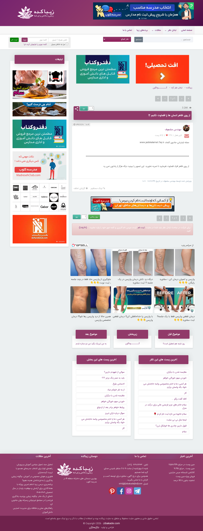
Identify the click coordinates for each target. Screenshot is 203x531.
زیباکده (189, 87)
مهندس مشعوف (173, 129)
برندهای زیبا (142, 30)
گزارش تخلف (79, 188)
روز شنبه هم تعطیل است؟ (174, 343)
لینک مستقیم (96, 188)
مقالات (158, 30)
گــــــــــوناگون (160, 87)
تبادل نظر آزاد (176, 87)
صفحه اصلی (186, 30)
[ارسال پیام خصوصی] (187, 136)
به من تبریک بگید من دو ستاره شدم (91, 343)
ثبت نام (141, 227)
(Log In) (83, 227)
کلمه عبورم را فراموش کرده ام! (35, 44)
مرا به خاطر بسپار (58, 44)
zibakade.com (111, 523)
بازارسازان (94, 527)
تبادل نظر (172, 30)
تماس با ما (127, 30)
